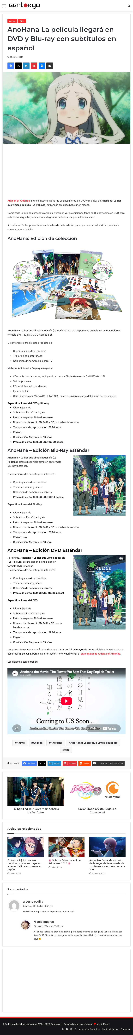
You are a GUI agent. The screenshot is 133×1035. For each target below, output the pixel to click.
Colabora (113, 1029)
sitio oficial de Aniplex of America (100, 653)
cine (67, 749)
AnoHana (56, 742)
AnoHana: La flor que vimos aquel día (93, 742)
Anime (12, 21)
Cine (22, 21)
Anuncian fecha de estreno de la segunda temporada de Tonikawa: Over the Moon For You (107, 865)
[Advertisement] (66, 171)
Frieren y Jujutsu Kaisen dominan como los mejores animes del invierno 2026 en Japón (24, 865)
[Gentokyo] (24, 5)
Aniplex (37, 742)
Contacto (125, 1029)
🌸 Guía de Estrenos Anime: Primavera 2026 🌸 (64, 862)
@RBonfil (105, 1024)
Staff (104, 1029)
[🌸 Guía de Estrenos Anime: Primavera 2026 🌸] (66, 847)
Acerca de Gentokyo (89, 1029)
